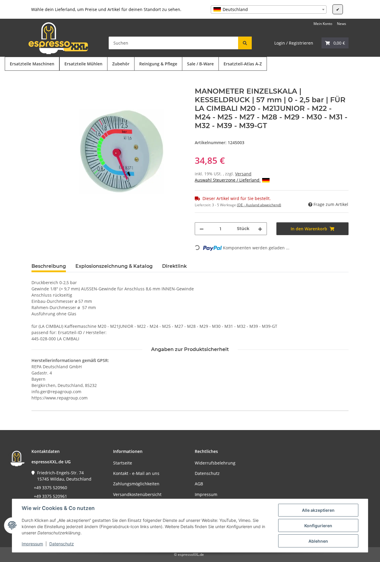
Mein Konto (323, 23)
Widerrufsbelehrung (215, 463)
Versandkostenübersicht (137, 494)
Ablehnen (318, 541)
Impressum (32, 543)
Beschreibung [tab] (48, 266)
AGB (199, 484)
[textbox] (268, 9)
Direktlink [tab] (174, 266)
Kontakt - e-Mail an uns (136, 473)
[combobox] (269, 9)
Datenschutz (61, 543)
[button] (335, 42)
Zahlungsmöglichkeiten (136, 484)
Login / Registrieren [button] (293, 43)
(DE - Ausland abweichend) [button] (259, 204)
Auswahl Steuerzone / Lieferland (228, 180)
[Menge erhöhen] (260, 229)
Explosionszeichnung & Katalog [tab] (114, 266)
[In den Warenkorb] (36, 84)
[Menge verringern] (201, 229)
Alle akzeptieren (318, 510)
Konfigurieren (318, 525)
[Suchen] (245, 43)
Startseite (122, 463)
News (341, 23)
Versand (243, 174)
